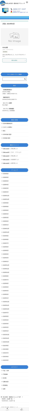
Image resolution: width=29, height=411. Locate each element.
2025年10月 (6, 199)
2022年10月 (6, 309)
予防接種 (5, 374)
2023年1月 (6, 298)
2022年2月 (6, 327)
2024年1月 (6, 261)
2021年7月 (6, 353)
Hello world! (6, 148)
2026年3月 (6, 188)
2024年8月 (6, 239)
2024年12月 (6, 228)
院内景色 (5, 51)
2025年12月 (6, 195)
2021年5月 (6, 356)
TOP (12, 397)
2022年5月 (6, 316)
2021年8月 (6, 349)
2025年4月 (6, 214)
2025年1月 (6, 224)
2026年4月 (6, 184)
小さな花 (5, 47)
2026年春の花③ (7, 134)
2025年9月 (6, 203)
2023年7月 (6, 279)
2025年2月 (6, 221)
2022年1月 (6, 331)
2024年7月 (6, 243)
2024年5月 (6, 250)
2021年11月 (6, 338)
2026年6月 (6, 177)
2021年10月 (6, 342)
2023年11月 (6, 268)
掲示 (4, 130)
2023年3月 (6, 294)
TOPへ (21, 409)
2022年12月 (6, 301)
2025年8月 (6, 206)
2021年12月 (6, 334)
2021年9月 (6, 345)
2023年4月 (6, 290)
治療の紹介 (6, 381)
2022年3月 (6, 323)
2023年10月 (6, 272)
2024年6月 (6, 246)
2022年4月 (6, 320)
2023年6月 (6, 283)
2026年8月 (6, 173)
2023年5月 (6, 287)
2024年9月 (6, 235)
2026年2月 (6, 192)
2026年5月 (6, 181)
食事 (4, 389)
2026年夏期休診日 (7, 123)
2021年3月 (6, 360)
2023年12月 (6, 265)
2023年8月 (6, 276)
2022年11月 (6, 305)
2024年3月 (6, 254)
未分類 (4, 378)
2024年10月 (6, 232)
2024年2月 (6, 257)
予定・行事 (6, 370)
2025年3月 (6, 217)
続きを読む (14, 60)
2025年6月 (6, 210)
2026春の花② (6, 138)
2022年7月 (6, 312)
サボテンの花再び (7, 127)
